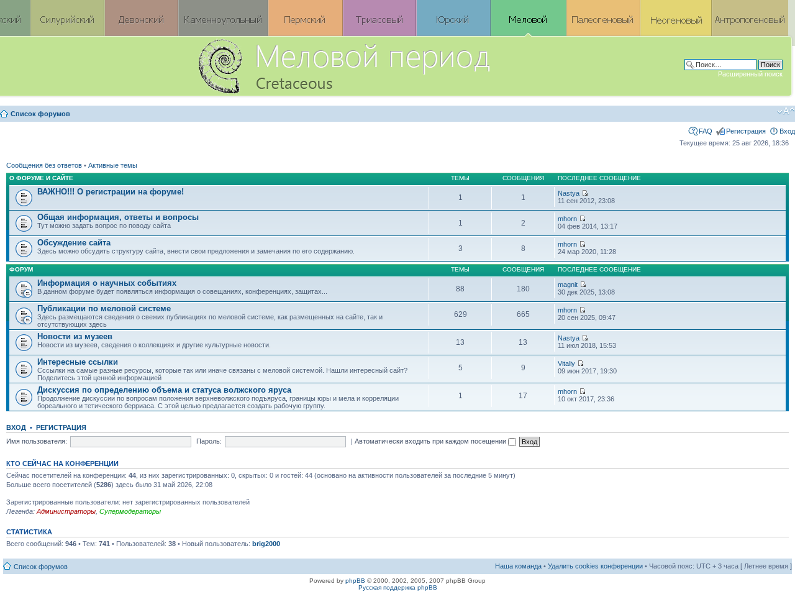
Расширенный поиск (750, 74)
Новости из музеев (74, 336)
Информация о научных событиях (106, 283)
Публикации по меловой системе (104, 308)
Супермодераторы (130, 511)
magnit (568, 284)
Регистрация (746, 131)
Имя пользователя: (36, 441)
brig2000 (266, 543)
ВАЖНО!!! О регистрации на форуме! (110, 191)
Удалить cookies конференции (595, 566)
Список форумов (40, 113)
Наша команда (518, 566)
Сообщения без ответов (44, 165)
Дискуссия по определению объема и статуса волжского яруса (164, 390)
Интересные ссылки (77, 362)
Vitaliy (566, 363)
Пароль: (209, 441)
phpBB (355, 580)
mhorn (567, 218)
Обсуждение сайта (74, 242)
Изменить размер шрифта (786, 111)
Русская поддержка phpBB (397, 587)
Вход (787, 131)
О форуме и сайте (41, 178)
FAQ (705, 131)
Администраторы (66, 511)
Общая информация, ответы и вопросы (118, 217)
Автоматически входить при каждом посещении (431, 441)
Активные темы (112, 165)
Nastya (568, 193)
